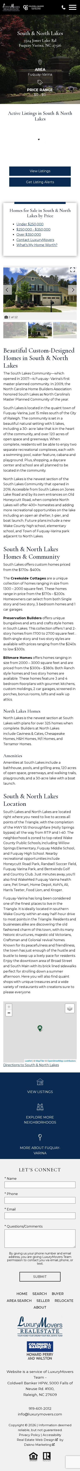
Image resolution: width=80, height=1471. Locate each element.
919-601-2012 (40, 1408)
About (40, 1307)
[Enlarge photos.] (73, 270)
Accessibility (52, 1435)
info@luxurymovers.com (40, 1414)
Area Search (19, 1301)
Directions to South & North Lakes (31, 1065)
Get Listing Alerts (40, 182)
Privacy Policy (29, 1435)
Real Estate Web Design (36, 1440)
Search (39, 1294)
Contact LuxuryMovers (35, 240)
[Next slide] (73, 290)
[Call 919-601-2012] (63, 7)
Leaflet (28, 1060)
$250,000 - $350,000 (33, 229)
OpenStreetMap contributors (61, 1060)
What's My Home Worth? (36, 245)
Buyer (58, 1294)
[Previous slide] (7, 290)
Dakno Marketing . (39, 1445)
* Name (11, 1179)
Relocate (64, 1301)
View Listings (40, 171)
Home (21, 1294)
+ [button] (9, 1006)
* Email (10, 1209)
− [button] (9, 1012)
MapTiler (40, 1060)
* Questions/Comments (23, 1226)
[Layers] (69, 1008)
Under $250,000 (29, 224)
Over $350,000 (28, 235)
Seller (43, 1301)
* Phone (11, 1194)
